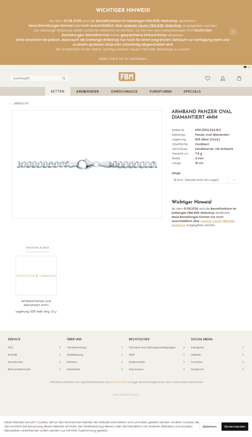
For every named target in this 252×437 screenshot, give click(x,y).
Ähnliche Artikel (37, 248)
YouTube (196, 362)
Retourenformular (19, 369)
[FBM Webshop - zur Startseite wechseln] (127, 76)
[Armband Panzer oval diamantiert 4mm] (36, 275)
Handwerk (73, 369)
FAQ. (10, 347)
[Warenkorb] (242, 78)
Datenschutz (137, 362)
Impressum (136, 369)
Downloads (15, 362)
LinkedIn (196, 355)
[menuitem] (39, 78)
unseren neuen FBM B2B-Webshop (152, 25)
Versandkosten (119, 382)
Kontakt (12, 355)
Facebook (197, 369)
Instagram (197, 347)
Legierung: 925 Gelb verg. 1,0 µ (36, 311)
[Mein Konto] (226, 78)
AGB (131, 355)
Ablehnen (210, 427)
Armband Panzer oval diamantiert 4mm (36, 303)
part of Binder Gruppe (126, 394)
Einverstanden (235, 427)
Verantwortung (76, 347)
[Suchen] (64, 78)
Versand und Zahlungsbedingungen (152, 347)
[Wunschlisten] (208, 78)
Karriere (72, 362)
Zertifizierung (75, 355)
